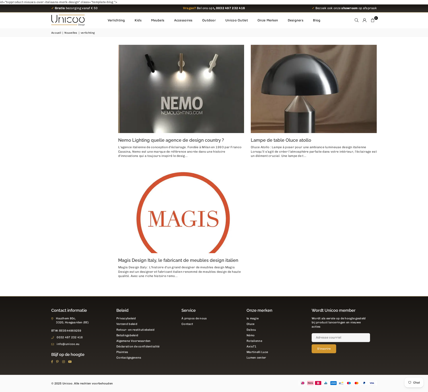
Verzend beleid (126, 324)
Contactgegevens (128, 357)
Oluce (250, 324)
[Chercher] (357, 20)
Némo (251, 335)
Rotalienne (254, 341)
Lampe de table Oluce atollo (281, 140)
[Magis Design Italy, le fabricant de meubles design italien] (181, 209)
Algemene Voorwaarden (133, 341)
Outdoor (209, 20)
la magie (253, 318)
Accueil (56, 32)
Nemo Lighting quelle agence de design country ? (171, 140)
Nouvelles (70, 32)
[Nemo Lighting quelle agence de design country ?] (181, 89)
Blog (316, 20)
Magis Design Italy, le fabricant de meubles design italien (178, 260)
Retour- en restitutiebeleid (135, 329)
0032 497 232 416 (70, 337)
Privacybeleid (126, 318)
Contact (187, 324)
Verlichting (116, 20)
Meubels (157, 20)
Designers (296, 20)
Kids (138, 20)
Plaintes (122, 352)
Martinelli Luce (257, 352)
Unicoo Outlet (236, 20)
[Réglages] (365, 20)
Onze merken (267, 20)
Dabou (251, 329)
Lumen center (256, 357)
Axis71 (252, 346)
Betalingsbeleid (127, 335)
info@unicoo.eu (68, 344)
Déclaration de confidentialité (137, 346)
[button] (373, 20)
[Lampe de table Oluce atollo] (314, 89)
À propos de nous (194, 318)
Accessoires (183, 20)
